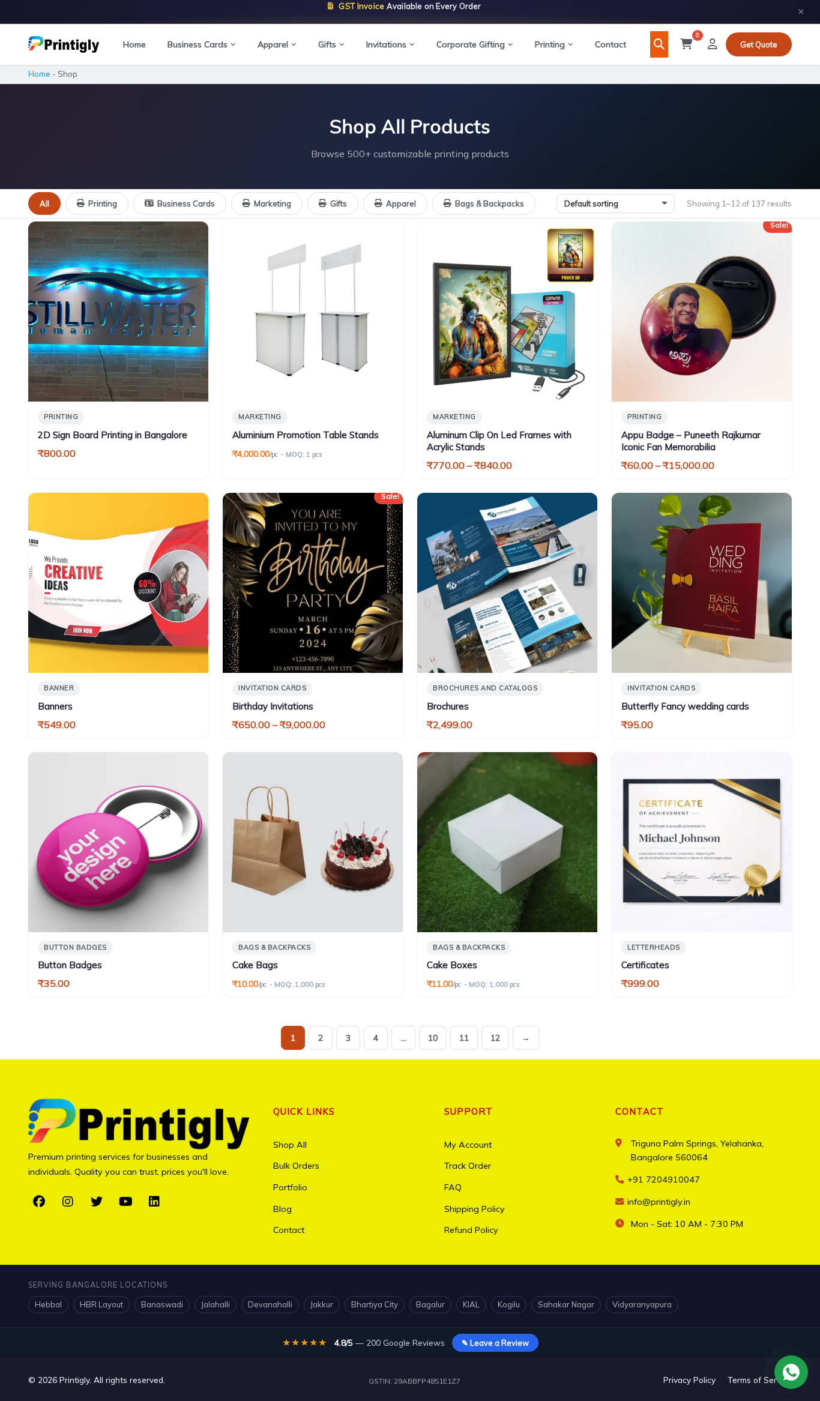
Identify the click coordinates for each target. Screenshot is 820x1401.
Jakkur (321, 1304)
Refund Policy (471, 1230)
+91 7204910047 (662, 1179)
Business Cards (197, 44)
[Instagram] (68, 1202)
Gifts (327, 44)
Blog (282, 1209)
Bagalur (430, 1304)
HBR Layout (101, 1304)
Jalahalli (215, 1304)
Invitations (386, 44)
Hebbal (48, 1304)
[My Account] (712, 44)
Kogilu (509, 1304)
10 (433, 1037)
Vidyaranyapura (642, 1304)
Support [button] (468, 1111)
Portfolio (290, 1187)
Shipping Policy (474, 1209)
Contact (610, 44)
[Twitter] (96, 1202)
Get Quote (758, 44)
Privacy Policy (689, 1380)
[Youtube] (125, 1202)
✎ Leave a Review (495, 1343)
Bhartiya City (374, 1304)
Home (134, 44)
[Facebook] (39, 1202)
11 (464, 1037)
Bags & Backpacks (489, 203)
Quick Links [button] (304, 1111)
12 (495, 1037)
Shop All (290, 1144)
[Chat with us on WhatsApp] (791, 1372)
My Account (468, 1144)
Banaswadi (162, 1304)
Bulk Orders (296, 1165)
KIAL (471, 1304)
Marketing (272, 203)
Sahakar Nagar (566, 1304)
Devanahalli (270, 1304)
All (44, 203)
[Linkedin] (154, 1202)
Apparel (273, 44)
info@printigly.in (658, 1201)
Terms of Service (760, 1380)
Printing (550, 44)
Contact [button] (639, 1111)
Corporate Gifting (470, 44)
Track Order (467, 1165)
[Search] (659, 44)
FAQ (453, 1187)
